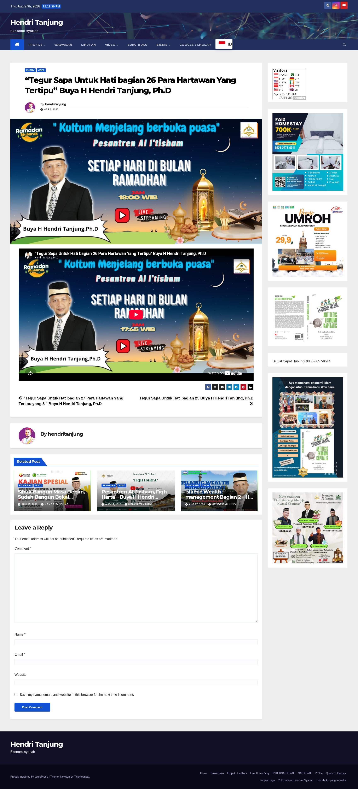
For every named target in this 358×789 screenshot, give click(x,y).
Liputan (88, 45)
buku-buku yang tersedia (331, 780)
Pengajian (25, 485)
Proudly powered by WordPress (29, 776)
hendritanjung (55, 104)
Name (20, 634)
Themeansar (81, 776)
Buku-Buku (137, 45)
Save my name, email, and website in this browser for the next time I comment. (77, 694)
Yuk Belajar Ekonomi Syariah (295, 780)
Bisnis (162, 45)
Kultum (30, 70)
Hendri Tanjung (36, 22)
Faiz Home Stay (260, 773)
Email (20, 654)
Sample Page (267, 780)
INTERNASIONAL (284, 773)
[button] (344, 44)
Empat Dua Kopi (237, 773)
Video (110, 45)
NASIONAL (305, 773)
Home (203, 773)
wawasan (63, 45)
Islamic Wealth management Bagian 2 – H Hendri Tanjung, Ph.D (217, 497)
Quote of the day (336, 773)
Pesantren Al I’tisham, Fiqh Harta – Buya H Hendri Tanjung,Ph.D (134, 497)
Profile (35, 45)
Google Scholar (195, 45)
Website (21, 674)
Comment (23, 548)
